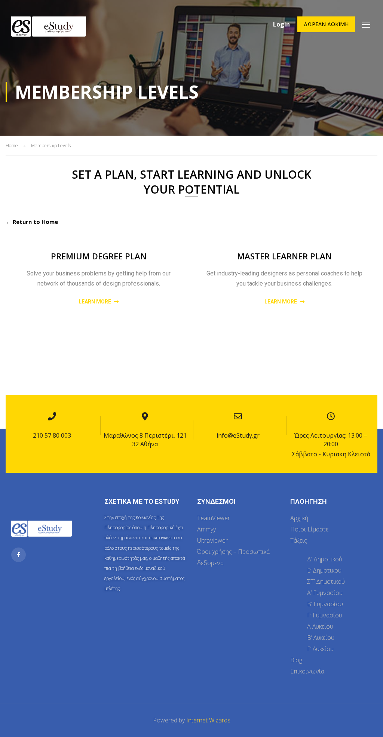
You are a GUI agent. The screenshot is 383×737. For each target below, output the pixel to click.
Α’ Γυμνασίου (325, 593)
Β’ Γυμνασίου (325, 604)
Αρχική (299, 518)
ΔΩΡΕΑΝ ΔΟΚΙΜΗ (326, 24)
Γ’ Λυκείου (320, 649)
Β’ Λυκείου (320, 637)
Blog (296, 660)
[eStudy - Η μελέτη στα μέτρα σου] (48, 32)
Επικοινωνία (307, 671)
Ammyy (206, 529)
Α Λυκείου (320, 626)
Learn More (95, 302)
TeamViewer (213, 518)
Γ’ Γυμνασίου (324, 615)
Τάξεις (298, 540)
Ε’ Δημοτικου (324, 570)
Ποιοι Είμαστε (309, 529)
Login (281, 24)
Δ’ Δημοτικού (324, 559)
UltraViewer (212, 540)
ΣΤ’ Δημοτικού (326, 581)
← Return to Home (32, 221)
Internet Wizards (208, 720)
